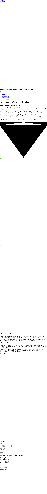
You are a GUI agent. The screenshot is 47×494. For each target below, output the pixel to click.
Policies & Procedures (6, 96)
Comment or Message (4, 451)
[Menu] (0, 92)
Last (12, 446)
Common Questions (6, 97)
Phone (1, 449)
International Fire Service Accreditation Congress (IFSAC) (28, 337)
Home (3, 94)
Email (1, 448)
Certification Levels (5, 95)
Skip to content (2, 0)
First (12, 445)
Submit (1, 453)
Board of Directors (8, 99)
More (3, 98)
